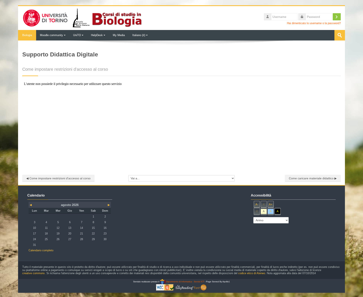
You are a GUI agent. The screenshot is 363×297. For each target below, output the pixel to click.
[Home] (82, 17)
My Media (119, 35)
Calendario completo (41, 250)
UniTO (77, 35)
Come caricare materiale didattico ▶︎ (313, 178)
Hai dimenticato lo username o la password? (314, 23)
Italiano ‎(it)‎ (138, 35)
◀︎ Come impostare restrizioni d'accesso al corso (58, 178)
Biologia (27, 35)
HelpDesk (97, 35)
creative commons (33, 273)
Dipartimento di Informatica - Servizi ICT (185, 281)
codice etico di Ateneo (251, 273)
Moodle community (51, 35)
